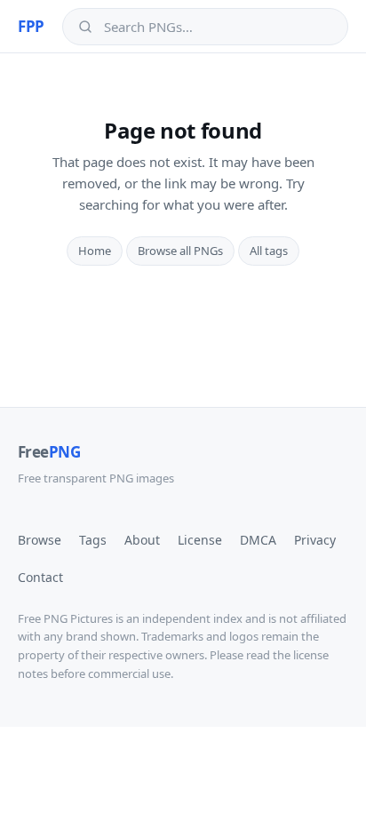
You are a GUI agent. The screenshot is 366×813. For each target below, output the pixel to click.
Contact (40, 577)
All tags (269, 251)
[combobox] (218, 26)
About (142, 539)
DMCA (258, 539)
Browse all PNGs (180, 251)
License (200, 539)
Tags (93, 539)
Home (94, 251)
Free (49, 452)
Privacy (315, 539)
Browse (39, 539)
